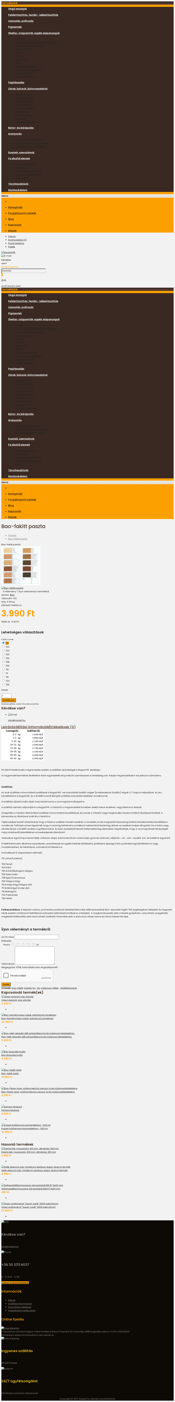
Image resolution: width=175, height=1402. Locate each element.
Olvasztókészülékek (26, 66)
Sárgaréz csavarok (25, 121)
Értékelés (6, 940)
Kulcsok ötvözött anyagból (24, 116)
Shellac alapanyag (25, 76)
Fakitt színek (7, 639)
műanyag (46, 988)
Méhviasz (20, 56)
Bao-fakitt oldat (10, 1073)
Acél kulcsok (22, 111)
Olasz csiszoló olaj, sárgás (16, 1000)
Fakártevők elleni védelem (29, 45)
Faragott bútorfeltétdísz (28, 171)
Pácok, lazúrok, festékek (28, 69)
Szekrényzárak (23, 104)
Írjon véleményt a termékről (33, 591)
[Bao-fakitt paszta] (20, 584)
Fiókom (12, 236)
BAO (12, 595)
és (38, 988)
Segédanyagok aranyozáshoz (32, 143)
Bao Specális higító (12, 1055)
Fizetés (11, 246)
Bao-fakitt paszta (17, 538)
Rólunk (12, 1300)
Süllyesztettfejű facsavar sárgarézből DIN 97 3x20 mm (30, 1188)
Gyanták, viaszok (24, 49)
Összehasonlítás (30, 704)
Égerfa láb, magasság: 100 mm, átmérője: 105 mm (28, 1152)
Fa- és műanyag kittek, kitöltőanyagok (36, 42)
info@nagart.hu (9, 266)
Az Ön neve (7, 937)
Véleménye (7, 963)
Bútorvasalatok (23, 94)
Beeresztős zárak (24, 101)
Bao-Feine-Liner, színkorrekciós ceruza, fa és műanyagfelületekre (38, 1091)
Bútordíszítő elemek (26, 164)
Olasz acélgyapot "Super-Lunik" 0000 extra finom (28, 1207)
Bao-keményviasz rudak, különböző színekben (27, 1018)
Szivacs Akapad (10, 1110)
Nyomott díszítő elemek (28, 174)
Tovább (6, 984)
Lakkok (19, 52)
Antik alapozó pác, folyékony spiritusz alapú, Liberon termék (34, 1170)
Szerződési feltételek (19, 1307)
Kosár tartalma (16, 243)
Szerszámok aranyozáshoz (30, 146)
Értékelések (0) (62, 726)
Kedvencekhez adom (11, 704)
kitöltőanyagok (68, 988)
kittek (55, 988)
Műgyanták (21, 59)
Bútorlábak (21, 167)
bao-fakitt (17, 988)
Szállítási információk (30, 726)
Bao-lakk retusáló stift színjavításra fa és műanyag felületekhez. (36, 1036)
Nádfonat (20, 178)
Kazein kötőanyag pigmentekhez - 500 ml (24, 1128)
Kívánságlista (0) (17, 239)
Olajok (18, 62)
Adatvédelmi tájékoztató (22, 1310)
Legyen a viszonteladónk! (15, 1282)
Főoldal (12, 535)
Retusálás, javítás (24, 73)
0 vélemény (9, 591)
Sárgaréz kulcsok (24, 108)
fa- (34, 988)
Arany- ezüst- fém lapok (28, 139)
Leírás (6, 726)
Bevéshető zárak (24, 97)
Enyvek (19, 38)
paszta (28, 988)
